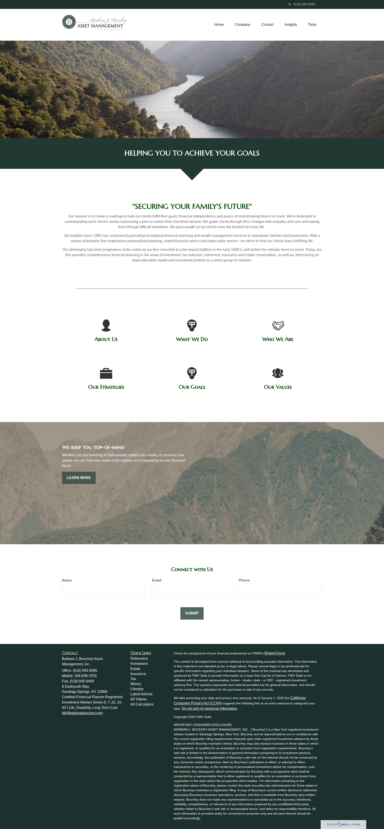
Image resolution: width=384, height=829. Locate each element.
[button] (242, 24)
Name (67, 580)
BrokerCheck (274, 653)
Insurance (138, 674)
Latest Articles (141, 694)
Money (135, 684)
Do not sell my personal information (209, 708)
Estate (135, 669)
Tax (133, 679)
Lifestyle (137, 689)
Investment (139, 664)
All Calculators (142, 704)
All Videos (138, 699)
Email (156, 580)
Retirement (139, 658)
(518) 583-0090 (304, 4)
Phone (244, 580)
